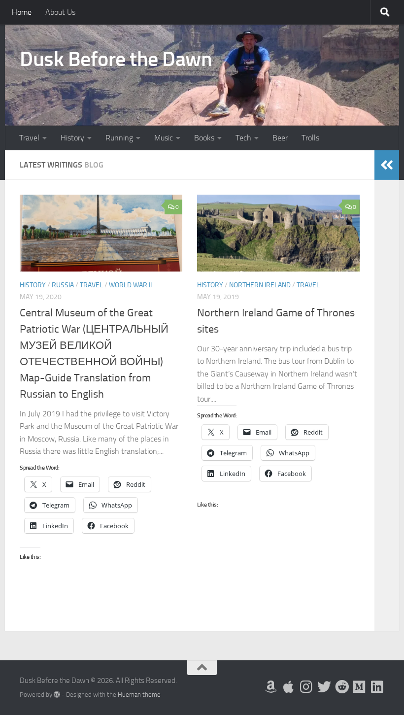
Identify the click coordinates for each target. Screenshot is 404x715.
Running (119, 137)
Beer (280, 137)
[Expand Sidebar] (386, 165)
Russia (63, 285)
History (72, 137)
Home (22, 12)
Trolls (310, 137)
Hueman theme (139, 694)
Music (163, 137)
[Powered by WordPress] (57, 694)
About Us (60, 12)
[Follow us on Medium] (360, 687)
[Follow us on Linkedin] (377, 687)
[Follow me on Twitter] (324, 687)
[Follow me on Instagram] (306, 687)
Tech (243, 137)
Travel (29, 137)
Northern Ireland (260, 285)
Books (204, 137)
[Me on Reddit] (342, 687)
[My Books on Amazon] (271, 687)
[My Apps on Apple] (289, 687)
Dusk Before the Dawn (116, 59)
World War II (130, 285)
